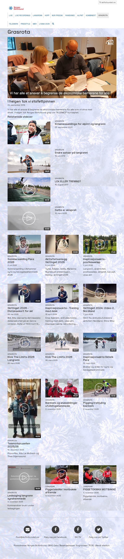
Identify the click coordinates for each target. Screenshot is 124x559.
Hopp (47, 15)
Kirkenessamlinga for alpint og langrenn (80, 124)
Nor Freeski (57, 15)
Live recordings (22, 15)
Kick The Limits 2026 (58, 357)
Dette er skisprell (65, 210)
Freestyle (25, 24)
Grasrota (103, 15)
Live (11, 15)
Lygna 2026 (44, 24)
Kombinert (91, 15)
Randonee (70, 15)
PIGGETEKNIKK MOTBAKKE (99, 489)
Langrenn (37, 15)
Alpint (80, 15)
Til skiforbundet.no (107, 2)
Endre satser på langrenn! (71, 153)
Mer (35, 24)
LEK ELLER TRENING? (68, 181)
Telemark (13, 24)
